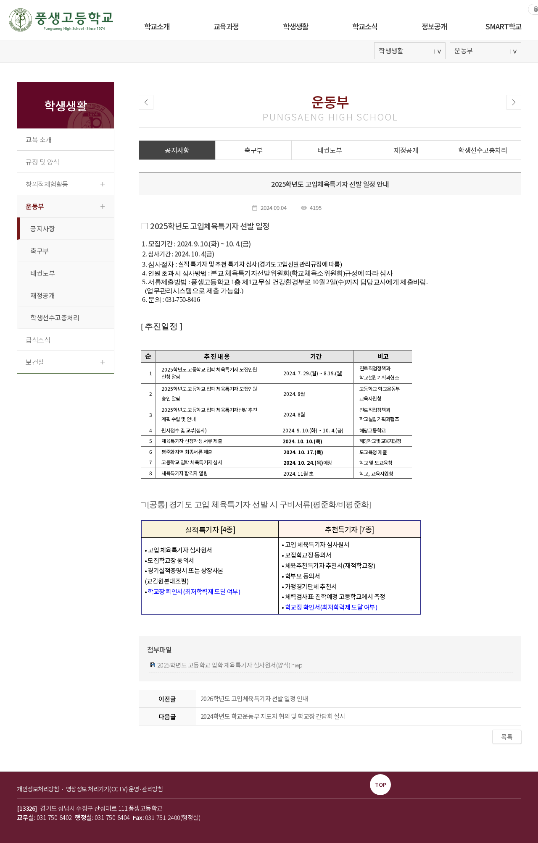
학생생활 (295, 26)
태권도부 (42, 273)
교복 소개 (39, 139)
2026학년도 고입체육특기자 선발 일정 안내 (254, 698)
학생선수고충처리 (54, 317)
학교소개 (156, 26)
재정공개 (42, 295)
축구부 (39, 251)
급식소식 (38, 340)
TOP (380, 784)
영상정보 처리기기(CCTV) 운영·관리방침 (114, 788)
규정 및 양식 (42, 162)
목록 (506, 736)
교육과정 (226, 26)
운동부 (65, 205)
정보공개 (434, 26)
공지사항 (42, 228)
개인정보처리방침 (38, 788)
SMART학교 (503, 26)
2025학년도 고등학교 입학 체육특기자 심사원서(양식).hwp (229, 664)
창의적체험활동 (65, 183)
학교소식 (364, 26)
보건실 (65, 361)
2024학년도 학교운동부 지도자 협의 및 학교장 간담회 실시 (272, 716)
